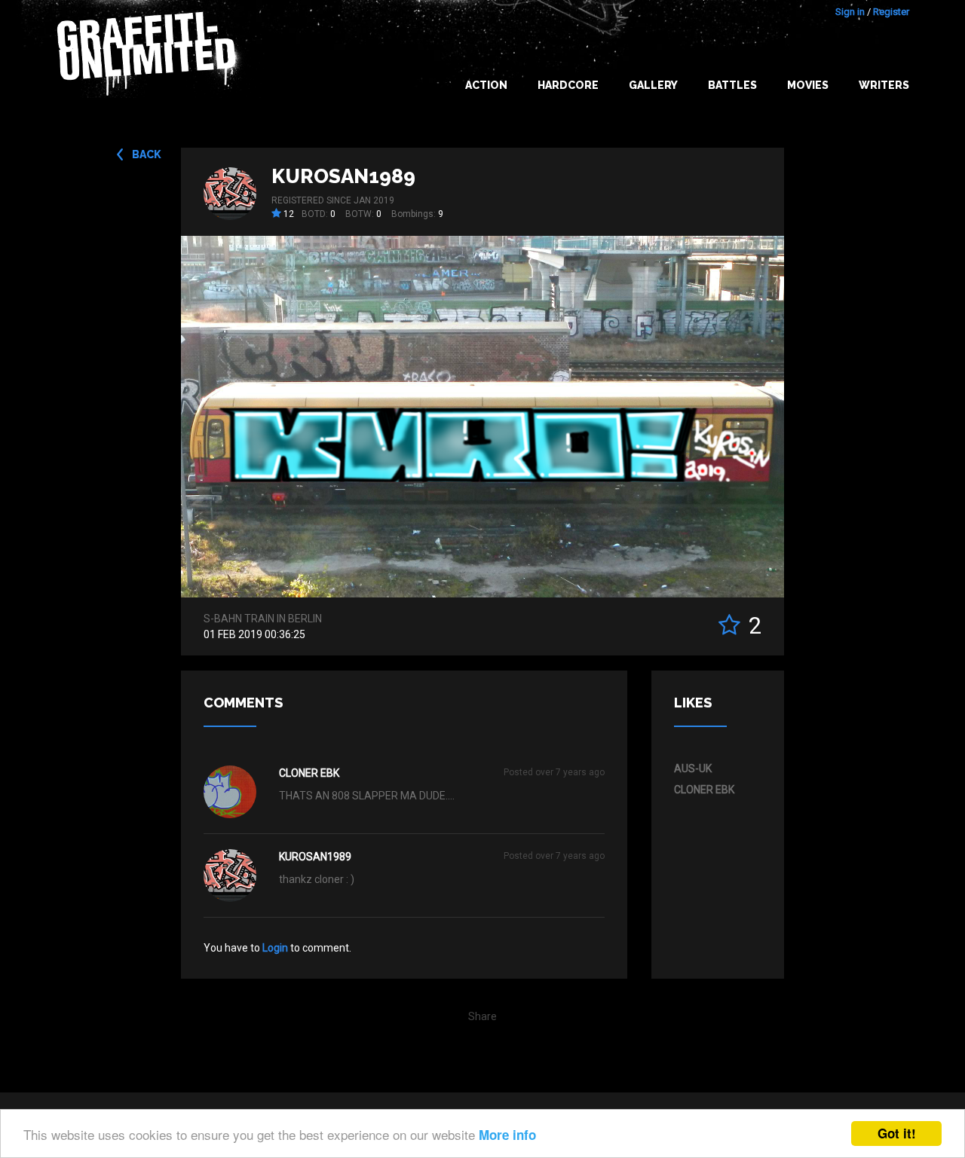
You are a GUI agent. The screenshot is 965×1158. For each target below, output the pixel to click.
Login (275, 948)
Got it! (897, 1133)
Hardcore (568, 85)
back (146, 154)
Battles (732, 85)
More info (507, 1135)
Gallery (653, 85)
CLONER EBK (309, 773)
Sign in (850, 11)
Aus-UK (693, 768)
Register (891, 11)
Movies (808, 85)
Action (486, 85)
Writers (884, 85)
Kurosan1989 (343, 176)
